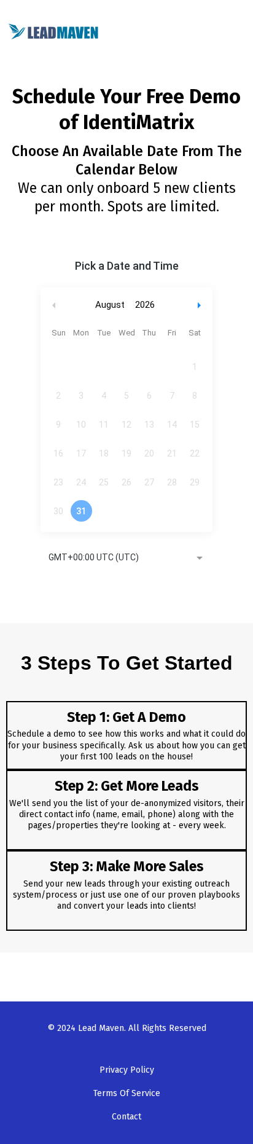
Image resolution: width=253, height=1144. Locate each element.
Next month (200, 305)
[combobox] (126, 558)
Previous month (54, 305)
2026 (145, 304)
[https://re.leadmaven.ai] (53, 30)
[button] (240, 31)
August (110, 304)
